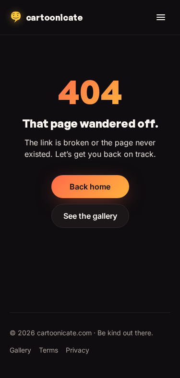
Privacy (77, 350)
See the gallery (90, 216)
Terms (48, 350)
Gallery (20, 350)
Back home (90, 186)
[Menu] (160, 17)
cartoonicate (54, 17)
